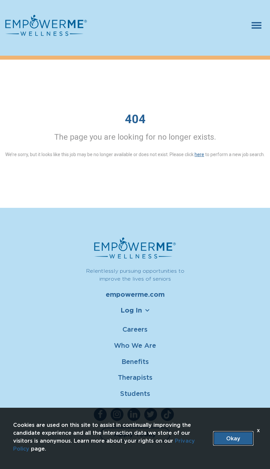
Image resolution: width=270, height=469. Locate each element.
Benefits (135, 361)
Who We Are (135, 345)
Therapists (135, 377)
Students (135, 393)
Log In (131, 310)
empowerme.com (135, 294)
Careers (135, 329)
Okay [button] (233, 438)
